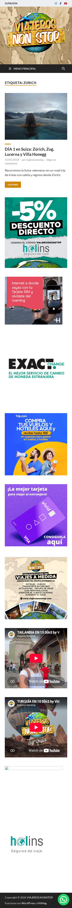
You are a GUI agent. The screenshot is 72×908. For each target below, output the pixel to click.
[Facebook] (60, 3)
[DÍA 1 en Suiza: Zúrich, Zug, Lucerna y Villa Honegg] (36, 118)
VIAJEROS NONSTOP (39, 897)
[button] (63, 899)
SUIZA (8, 144)
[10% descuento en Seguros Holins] (36, 474)
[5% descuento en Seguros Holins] (36, 266)
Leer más (11, 184)
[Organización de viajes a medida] (36, 618)
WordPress (28, 903)
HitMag (41, 903)
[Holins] (26, 863)
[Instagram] (56, 3)
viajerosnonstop (35, 159)
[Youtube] (65, 3)
